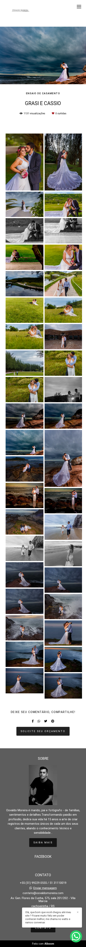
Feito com (43, 943)
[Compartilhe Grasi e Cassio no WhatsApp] (39, 721)
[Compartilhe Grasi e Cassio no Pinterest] (52, 721)
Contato (43, 927)
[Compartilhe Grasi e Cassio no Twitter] (45, 721)
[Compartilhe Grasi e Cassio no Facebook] (33, 721)
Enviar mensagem (45, 888)
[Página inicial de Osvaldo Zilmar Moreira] (20, 11)
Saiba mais (43, 842)
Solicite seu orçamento (43, 731)
